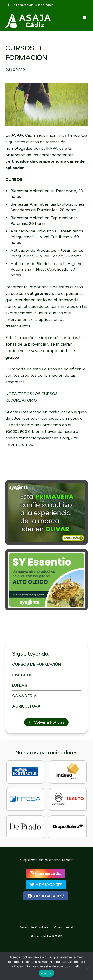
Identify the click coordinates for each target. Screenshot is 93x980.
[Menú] (84, 17)
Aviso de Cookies (33, 927)
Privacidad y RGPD (46, 936)
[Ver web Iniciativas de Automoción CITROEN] (68, 799)
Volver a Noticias (48, 722)
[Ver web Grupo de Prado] (25, 826)
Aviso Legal (64, 927)
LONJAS (19, 685)
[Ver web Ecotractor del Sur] (25, 772)
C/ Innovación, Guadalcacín (31, 4)
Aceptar (46, 973)
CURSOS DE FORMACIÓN (36, 664)
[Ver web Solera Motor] (68, 826)
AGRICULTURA (26, 706)
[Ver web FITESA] (25, 799)
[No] (87, 968)
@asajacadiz (47, 873)
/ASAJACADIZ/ (48, 896)
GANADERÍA (24, 695)
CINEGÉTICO (24, 674)
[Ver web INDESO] (68, 772)
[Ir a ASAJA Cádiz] (28, 21)
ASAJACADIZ (48, 884)
